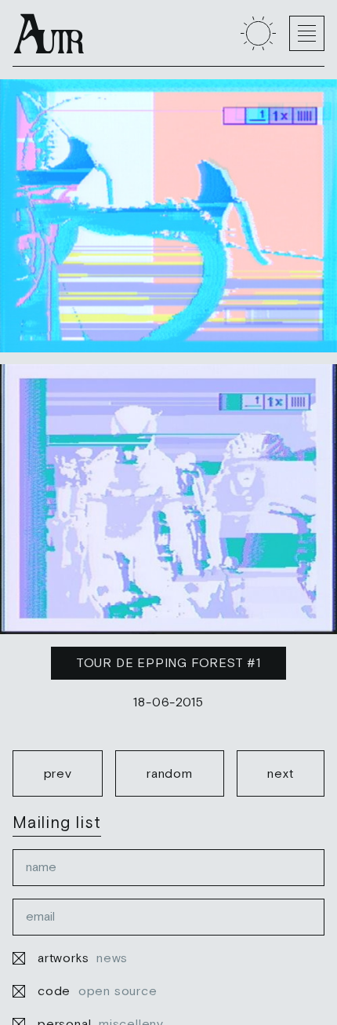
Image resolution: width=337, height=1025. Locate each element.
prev (58, 773)
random (170, 773)
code (98, 990)
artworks (83, 957)
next (280, 773)
